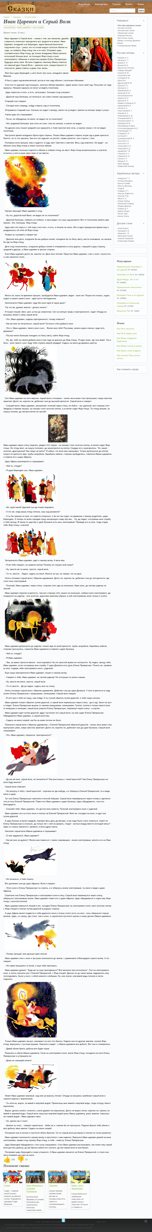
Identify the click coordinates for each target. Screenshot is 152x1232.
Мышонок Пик (123, 311)
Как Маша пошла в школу (129, 346)
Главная (6, 17)
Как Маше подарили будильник (127, 339)
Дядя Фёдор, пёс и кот (128, 279)
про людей (38, 27)
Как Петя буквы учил (127, 333)
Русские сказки (30, 17)
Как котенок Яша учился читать (128, 357)
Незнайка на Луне (125, 274)
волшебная (9, 27)
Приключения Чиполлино (129, 287)
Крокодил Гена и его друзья (130, 295)
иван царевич (24, 27)
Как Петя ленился (125, 328)
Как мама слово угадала (129, 350)
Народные (17, 17)
